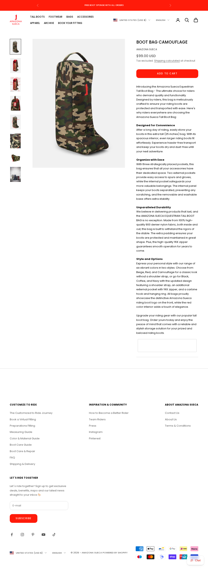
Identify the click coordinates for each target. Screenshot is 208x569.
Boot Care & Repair (22, 451)
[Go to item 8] (15, 174)
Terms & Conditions (178, 426)
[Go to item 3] (15, 84)
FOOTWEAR (55, 16)
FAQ (12, 457)
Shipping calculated (167, 60)
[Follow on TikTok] (54, 535)
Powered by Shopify (115, 552)
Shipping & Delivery (22, 464)
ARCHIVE (49, 23)
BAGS (69, 16)
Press (92, 426)
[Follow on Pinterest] (33, 535)
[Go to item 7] (15, 157)
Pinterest (95, 438)
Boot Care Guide (21, 445)
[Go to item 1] (15, 46)
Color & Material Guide (25, 438)
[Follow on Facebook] (12, 535)
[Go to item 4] (15, 103)
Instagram (96, 432)
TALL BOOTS (37, 16)
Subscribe (23, 518)
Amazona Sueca (146, 49)
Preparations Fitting (22, 426)
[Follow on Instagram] (22, 535)
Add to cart (167, 73)
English (160, 20)
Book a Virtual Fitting (23, 419)
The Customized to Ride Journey (31, 413)
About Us (171, 419)
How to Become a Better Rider (109, 413)
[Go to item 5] (15, 122)
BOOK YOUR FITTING (70, 23)
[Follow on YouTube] (43, 535)
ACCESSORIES (85, 16)
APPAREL (35, 23)
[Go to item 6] (15, 141)
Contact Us (172, 413)
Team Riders (97, 419)
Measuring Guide (21, 432)
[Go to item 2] (15, 65)
